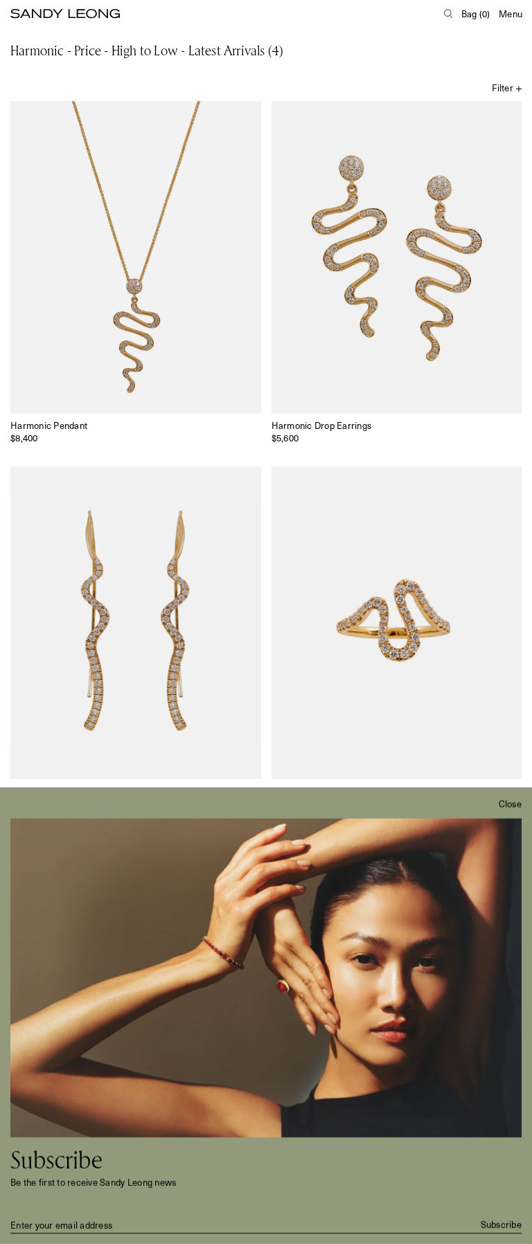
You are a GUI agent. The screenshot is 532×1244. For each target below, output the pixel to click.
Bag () (475, 13)
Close (510, 804)
